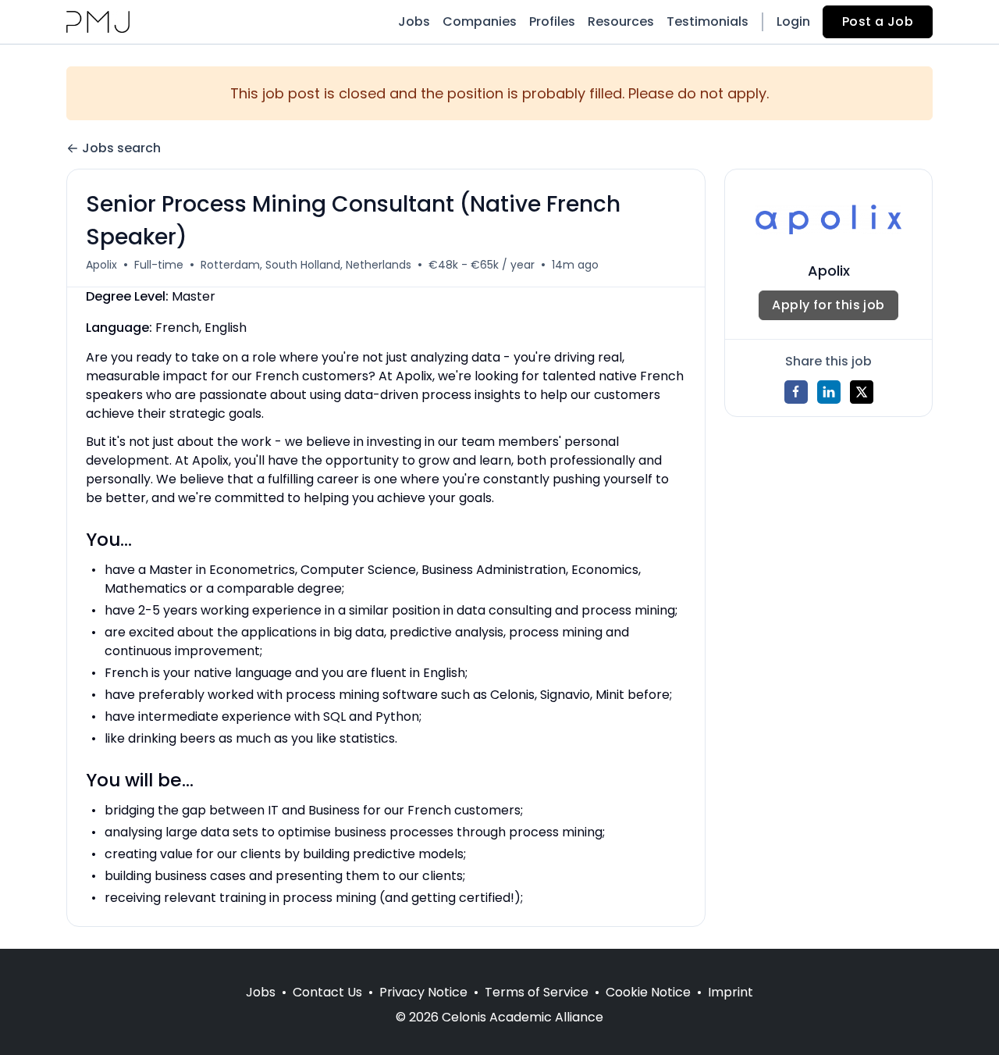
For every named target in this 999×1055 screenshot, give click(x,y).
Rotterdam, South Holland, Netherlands (306, 265)
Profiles (552, 21)
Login (793, 21)
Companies (480, 21)
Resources (621, 21)
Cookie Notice (648, 992)
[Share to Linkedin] (829, 392)
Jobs (414, 21)
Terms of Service (536, 992)
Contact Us (327, 992)
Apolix (101, 265)
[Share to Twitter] (861, 392)
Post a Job (877, 21)
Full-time (158, 265)
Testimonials (707, 21)
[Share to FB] (796, 392)
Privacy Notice (423, 992)
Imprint (730, 992)
